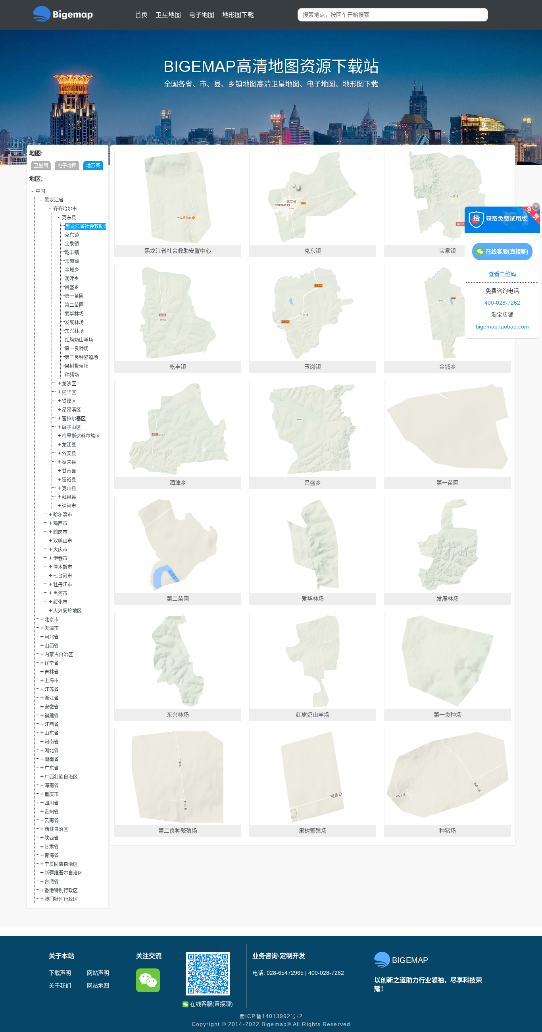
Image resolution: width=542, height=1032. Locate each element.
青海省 (51, 855)
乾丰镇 (72, 252)
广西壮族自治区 (61, 777)
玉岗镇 (72, 261)
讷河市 (69, 506)
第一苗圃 (74, 296)
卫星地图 (168, 15)
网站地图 (98, 985)
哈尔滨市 (62, 515)
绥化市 (60, 602)
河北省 (51, 637)
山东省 (51, 733)
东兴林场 (74, 331)
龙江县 (69, 445)
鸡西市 (60, 523)
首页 (141, 15)
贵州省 (51, 812)
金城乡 (72, 270)
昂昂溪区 (71, 410)
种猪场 (72, 375)
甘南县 (69, 471)
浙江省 (51, 698)
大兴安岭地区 (67, 611)
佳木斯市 (62, 567)
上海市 (51, 681)
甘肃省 (51, 847)
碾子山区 (71, 427)
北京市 (51, 619)
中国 (40, 191)
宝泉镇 (72, 244)
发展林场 (74, 322)
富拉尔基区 (74, 418)
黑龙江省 (53, 200)
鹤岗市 (60, 532)
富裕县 (69, 480)
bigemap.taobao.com (502, 326)
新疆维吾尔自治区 (63, 873)
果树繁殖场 (76, 366)
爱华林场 (74, 314)
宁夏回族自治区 (61, 864)
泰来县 (69, 462)
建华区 (69, 392)
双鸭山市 (62, 541)
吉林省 (51, 672)
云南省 (51, 820)
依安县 (69, 453)
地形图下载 (238, 15)
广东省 (51, 768)
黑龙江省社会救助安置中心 (94, 226)
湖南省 (51, 759)
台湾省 (51, 882)
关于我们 (60, 985)
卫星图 (41, 165)
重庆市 (51, 794)
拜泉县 (69, 497)
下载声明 (60, 973)
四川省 (51, 803)
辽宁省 (51, 663)
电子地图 (201, 15)
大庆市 (60, 550)
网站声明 (98, 973)
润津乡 (72, 279)
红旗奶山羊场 (79, 340)
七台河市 (62, 576)
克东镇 (72, 235)
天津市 (51, 628)
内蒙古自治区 (58, 654)
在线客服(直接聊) (210, 1004)
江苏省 (51, 689)
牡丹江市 (62, 585)
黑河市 (60, 593)
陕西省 (51, 838)
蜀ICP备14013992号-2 (271, 1016)
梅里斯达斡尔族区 (81, 436)
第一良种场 (76, 349)
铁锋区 (69, 401)
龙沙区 (69, 384)
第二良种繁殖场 (81, 357)
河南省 (51, 742)
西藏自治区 (56, 829)
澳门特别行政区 (61, 899)
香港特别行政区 (61, 890)
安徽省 (51, 707)
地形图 (93, 165)
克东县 (69, 217)
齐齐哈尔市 (65, 209)
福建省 (51, 716)
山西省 (51, 646)
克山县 (69, 488)
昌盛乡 (72, 287)
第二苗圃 (74, 305)
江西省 (51, 724)
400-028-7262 (502, 303)
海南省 (51, 785)
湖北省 (51, 751)
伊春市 (60, 558)
